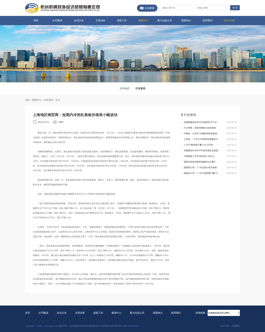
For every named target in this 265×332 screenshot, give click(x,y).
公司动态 (124, 88)
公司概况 (57, 20)
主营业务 (100, 20)
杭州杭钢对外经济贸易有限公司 (62, 8)
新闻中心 (143, 20)
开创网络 (104, 326)
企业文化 (79, 20)
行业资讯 (140, 88)
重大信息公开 (164, 20)
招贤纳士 (186, 20)
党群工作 (122, 20)
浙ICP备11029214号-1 (129, 326)
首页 (35, 20)
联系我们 (208, 20)
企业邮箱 (149, 8)
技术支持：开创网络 (230, 326)
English (229, 20)
